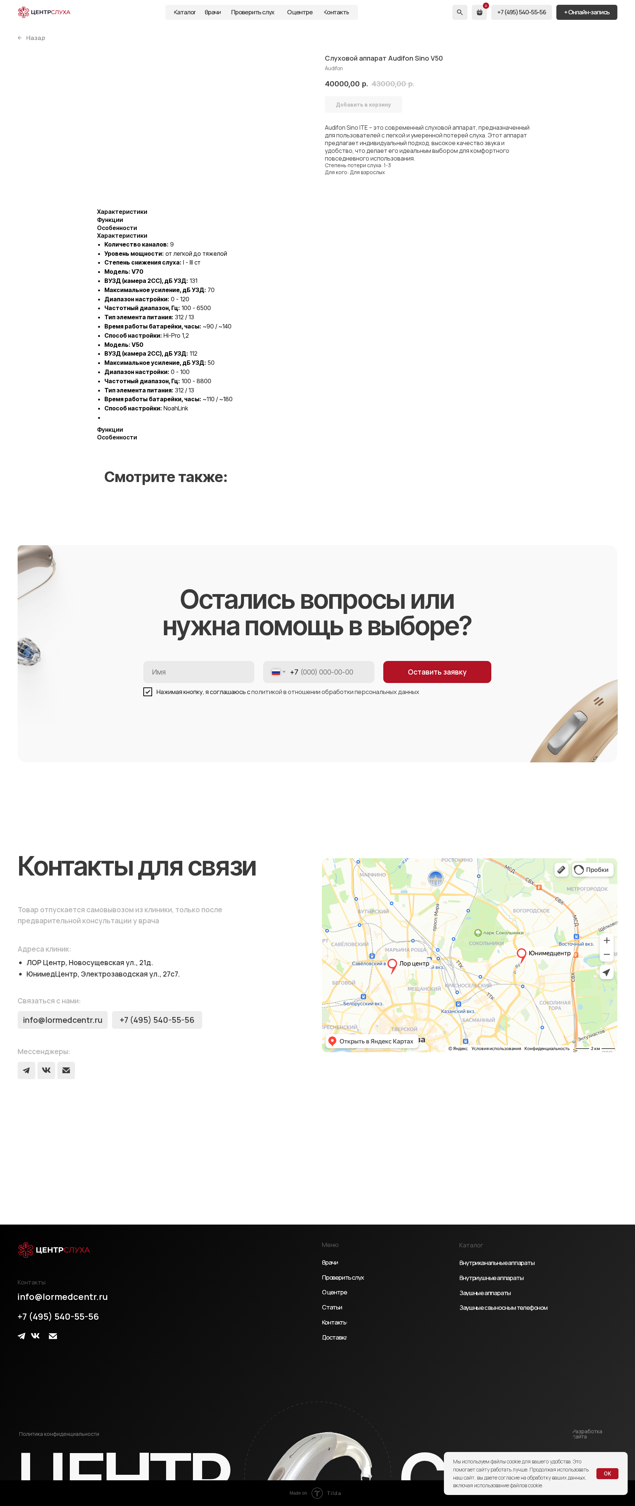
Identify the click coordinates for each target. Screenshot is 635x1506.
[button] (586, 12)
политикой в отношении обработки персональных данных (335, 691)
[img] (44, 12)
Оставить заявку (437, 672)
